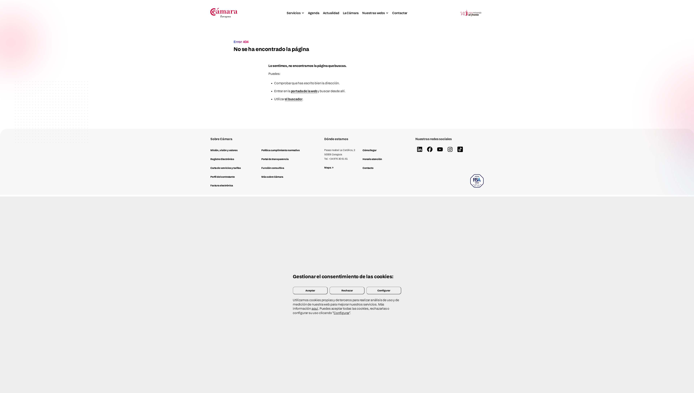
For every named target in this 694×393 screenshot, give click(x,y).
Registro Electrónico (222, 159)
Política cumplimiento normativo (280, 150)
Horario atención (372, 159)
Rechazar (347, 290)
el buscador (293, 99)
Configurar (383, 290)
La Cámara (351, 13)
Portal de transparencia (275, 159)
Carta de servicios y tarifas (225, 167)
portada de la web (304, 91)
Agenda (313, 13)
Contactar (399, 13)
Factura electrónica (221, 185)
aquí (315, 308)
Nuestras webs (373, 13)
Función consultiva (272, 167)
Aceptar (310, 290)
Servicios (294, 13)
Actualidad (331, 13)
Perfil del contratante (222, 176)
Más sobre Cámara (272, 176)
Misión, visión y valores (224, 150)
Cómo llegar (369, 150)
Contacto (368, 167)
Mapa (327, 167)
